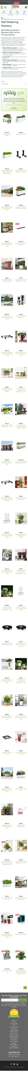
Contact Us (14, 1022)
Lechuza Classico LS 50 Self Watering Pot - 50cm (7, 681)
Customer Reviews (14, 1030)
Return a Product (14, 1035)
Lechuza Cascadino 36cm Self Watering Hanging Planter (7, 863)
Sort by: (3, 81)
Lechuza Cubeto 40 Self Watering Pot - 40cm (7, 790)
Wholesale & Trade (14, 1027)
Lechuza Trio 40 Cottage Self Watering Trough (7, 317)
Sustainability (14, 1046)
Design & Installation (14, 1047)
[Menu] (2, 7)
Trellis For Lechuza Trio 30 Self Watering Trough (21, 608)
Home (5, 18)
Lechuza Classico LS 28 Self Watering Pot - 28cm (7, 572)
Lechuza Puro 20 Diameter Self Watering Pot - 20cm (21, 390)
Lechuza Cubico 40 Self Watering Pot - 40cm (7, 827)
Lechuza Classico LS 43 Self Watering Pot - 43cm (7, 936)
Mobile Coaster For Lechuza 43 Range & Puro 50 (21, 645)
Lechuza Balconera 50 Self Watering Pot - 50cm (7, 245)
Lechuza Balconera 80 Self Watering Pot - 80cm (7, 208)
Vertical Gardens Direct (11, 1067)
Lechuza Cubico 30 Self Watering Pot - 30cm (7, 463)
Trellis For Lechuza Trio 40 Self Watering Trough (7, 536)
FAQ (14, 1025)
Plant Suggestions (14, 1044)
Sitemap (14, 1043)
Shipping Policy (14, 1038)
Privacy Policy (14, 1039)
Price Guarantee (14, 1023)
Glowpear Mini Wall (21, 134)
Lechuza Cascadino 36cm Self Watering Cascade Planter (21, 972)
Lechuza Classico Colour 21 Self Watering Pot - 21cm (21, 572)
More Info (16, 3)
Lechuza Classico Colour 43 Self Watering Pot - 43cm (7, 608)
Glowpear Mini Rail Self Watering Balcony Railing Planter (7, 172)
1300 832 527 (14, 1052)
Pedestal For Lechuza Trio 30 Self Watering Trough (7, 354)
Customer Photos (14, 1031)
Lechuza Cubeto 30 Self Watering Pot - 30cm (7, 717)
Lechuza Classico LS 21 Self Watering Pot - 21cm (21, 354)
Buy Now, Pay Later (14, 1036)
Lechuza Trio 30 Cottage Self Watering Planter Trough (21, 426)
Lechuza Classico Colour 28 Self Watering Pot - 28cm (21, 681)
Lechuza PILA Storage (21, 934)
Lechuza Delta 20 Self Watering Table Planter (21, 536)
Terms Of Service (14, 1041)
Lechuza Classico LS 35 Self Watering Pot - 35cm (21, 717)
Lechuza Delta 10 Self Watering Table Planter (7, 390)
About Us (14, 1020)
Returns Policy (14, 1033)
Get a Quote (14, 1028)
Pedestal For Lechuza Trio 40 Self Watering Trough (7, 499)
